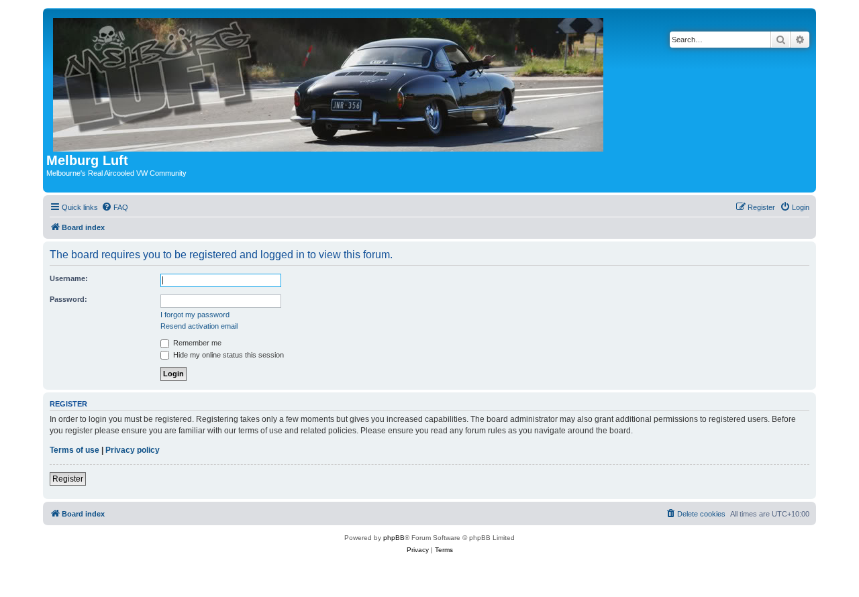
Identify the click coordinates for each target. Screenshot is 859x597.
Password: (68, 299)
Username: (69, 278)
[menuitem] (114, 207)
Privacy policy (132, 450)
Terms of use (74, 450)
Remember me (196, 343)
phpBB (394, 537)
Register (67, 479)
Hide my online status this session (227, 355)
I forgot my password (195, 315)
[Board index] (329, 82)
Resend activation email (199, 326)
